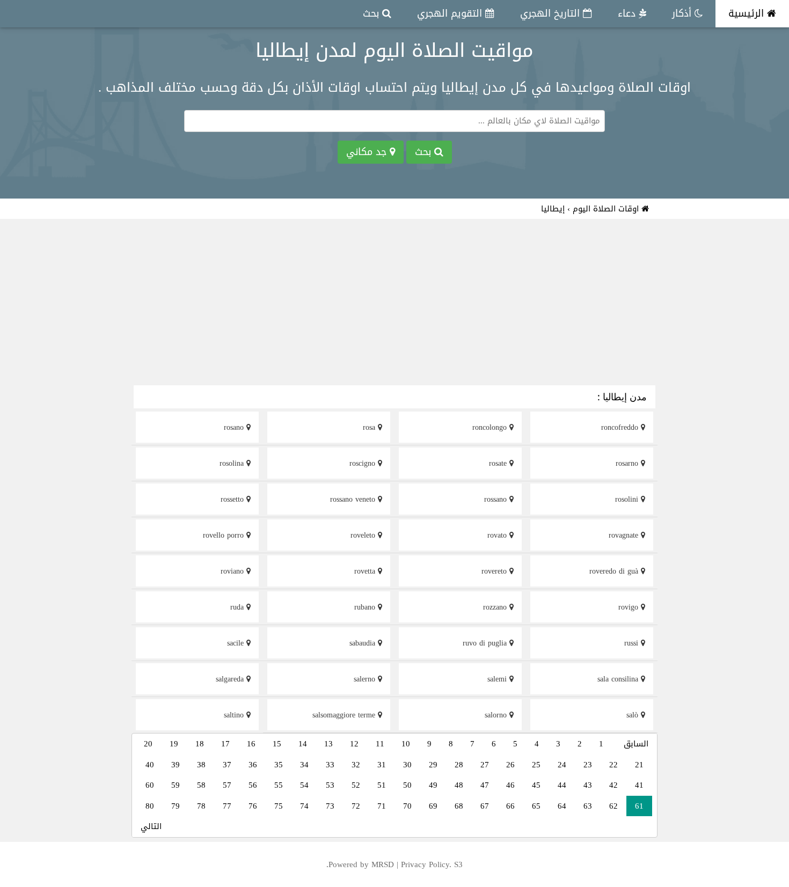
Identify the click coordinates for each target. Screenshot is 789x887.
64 (562, 805)
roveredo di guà (615, 571)
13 (328, 743)
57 (227, 785)
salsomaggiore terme (345, 715)
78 (201, 805)
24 (562, 764)
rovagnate (625, 535)
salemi (498, 679)
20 (148, 743)
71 (381, 805)
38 (201, 764)
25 (536, 764)
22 (613, 764)
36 (253, 764)
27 (484, 764)
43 (587, 785)
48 (459, 785)
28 (459, 764)
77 (227, 805)
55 (278, 785)
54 (304, 785)
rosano (235, 427)
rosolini (628, 499)
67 (484, 805)
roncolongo (490, 427)
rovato (498, 535)
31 (381, 764)
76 (253, 805)
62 (613, 805)
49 (433, 785)
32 (356, 764)
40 (149, 764)
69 (433, 805)
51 (381, 785)
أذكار (683, 13)
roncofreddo (621, 427)
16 (251, 743)
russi (632, 643)
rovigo (629, 607)
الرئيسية (747, 13)
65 (536, 805)
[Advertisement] (394, 304)
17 (225, 743)
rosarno (628, 463)
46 (510, 785)
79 (175, 805)
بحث (372, 13)
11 (380, 743)
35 (278, 764)
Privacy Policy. (426, 864)
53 (330, 785)
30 (407, 764)
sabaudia (363, 643)
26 (510, 764)
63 (587, 805)
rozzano (496, 607)
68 (459, 805)
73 (330, 805)
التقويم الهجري (451, 13)
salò (633, 715)
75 (278, 805)
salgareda (231, 679)
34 (304, 764)
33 (330, 764)
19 (174, 743)
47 (484, 785)
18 (199, 743)
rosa (370, 427)
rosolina (233, 463)
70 (407, 805)
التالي (151, 826)
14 (302, 743)
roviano (233, 571)
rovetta (366, 571)
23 (587, 764)
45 (536, 785)
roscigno (363, 463)
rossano (496, 499)
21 (639, 764)
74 (304, 805)
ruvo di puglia (486, 643)
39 (175, 764)
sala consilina (619, 679)
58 (201, 785)
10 (405, 743)
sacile (236, 643)
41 (639, 785)
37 (227, 764)
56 (253, 785)
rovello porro (224, 535)
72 (356, 805)
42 (613, 785)
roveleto (364, 535)
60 (149, 785)
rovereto (495, 571)
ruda (238, 607)
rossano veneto (354, 499)
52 (356, 785)
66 (510, 805)
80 (149, 805)
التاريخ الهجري (551, 13)
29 (433, 764)
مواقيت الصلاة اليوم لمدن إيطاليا (394, 50)
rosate (499, 463)
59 (175, 785)
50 (407, 785)
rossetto (233, 499)
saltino (235, 715)
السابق (636, 743)
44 (562, 785)
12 (354, 743)
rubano (366, 607)
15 (277, 743)
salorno (497, 715)
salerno (366, 679)
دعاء (628, 13)
